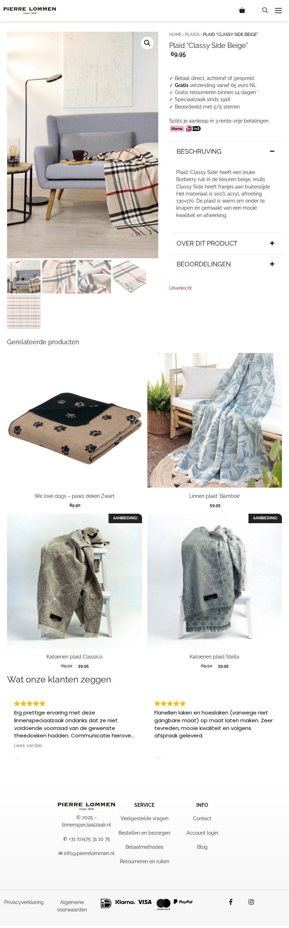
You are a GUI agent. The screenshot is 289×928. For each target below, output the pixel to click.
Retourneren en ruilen (144, 861)
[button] (265, 10)
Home (175, 34)
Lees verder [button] (28, 746)
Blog (202, 847)
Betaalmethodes (144, 847)
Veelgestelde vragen (144, 818)
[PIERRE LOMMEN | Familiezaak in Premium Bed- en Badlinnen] (30, 10)
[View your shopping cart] (247, 10)
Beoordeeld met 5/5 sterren (207, 107)
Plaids (192, 34)
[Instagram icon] (247, 902)
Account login (202, 833)
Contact (202, 818)
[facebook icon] (234, 902)
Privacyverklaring (24, 902)
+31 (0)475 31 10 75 (89, 839)
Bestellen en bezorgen (144, 833)
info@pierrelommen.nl (89, 853)
